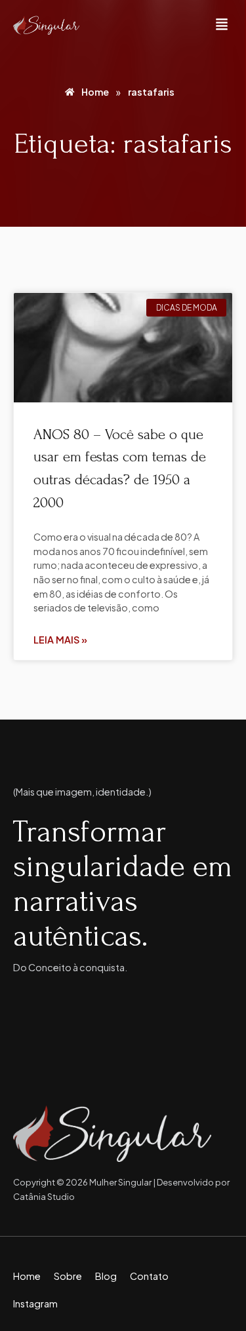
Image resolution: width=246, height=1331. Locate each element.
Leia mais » (60, 640)
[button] (222, 25)
